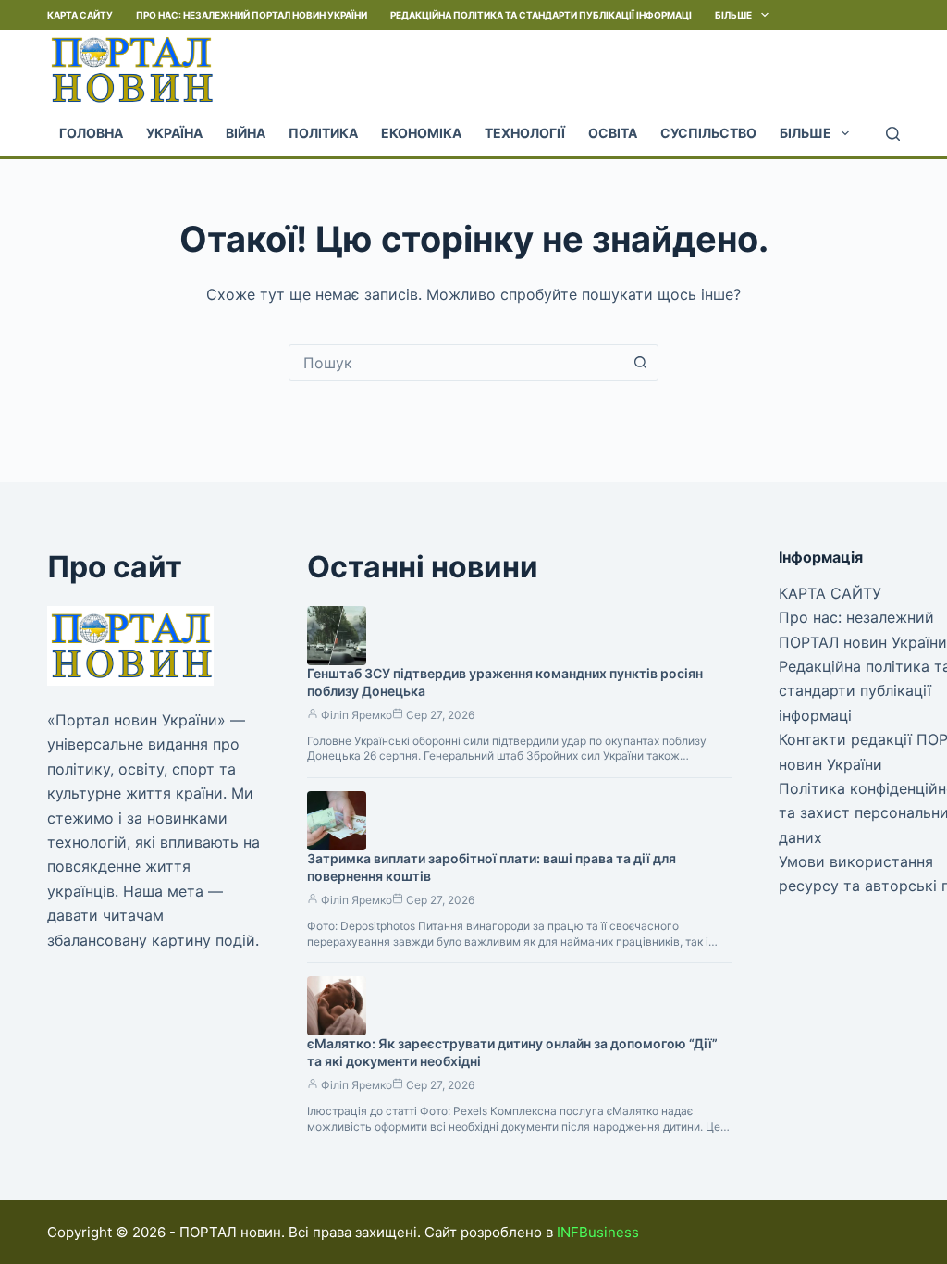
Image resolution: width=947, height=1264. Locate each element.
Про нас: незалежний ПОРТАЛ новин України (251, 14)
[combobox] (455, 362)
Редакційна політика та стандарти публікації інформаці (541, 14)
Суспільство (708, 133)
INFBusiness (598, 1232)
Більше (733, 14)
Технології (525, 133)
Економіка (421, 133)
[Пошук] (893, 134)
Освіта (612, 133)
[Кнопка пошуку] (640, 362)
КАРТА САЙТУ (80, 14)
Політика (323, 133)
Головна (91, 133)
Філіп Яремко (356, 715)
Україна (174, 133)
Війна (245, 133)
